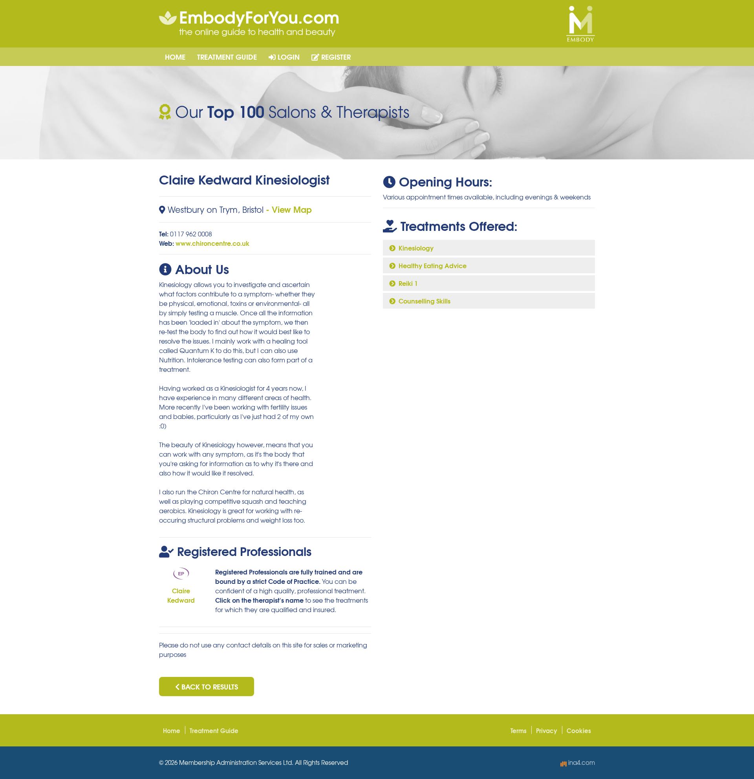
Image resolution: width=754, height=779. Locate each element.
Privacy (546, 730)
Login (288, 56)
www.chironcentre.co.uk (212, 243)
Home (175, 56)
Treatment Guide (227, 56)
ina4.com (581, 762)
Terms (519, 730)
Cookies (579, 730)
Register (335, 56)
